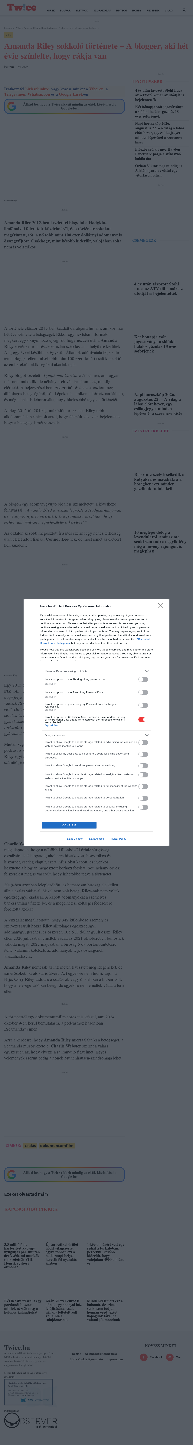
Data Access (96, 838)
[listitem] (96, 671)
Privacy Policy (118, 838)
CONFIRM (69, 825)
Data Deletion (75, 838)
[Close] (161, 606)
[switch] (143, 679)
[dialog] (96, 722)
